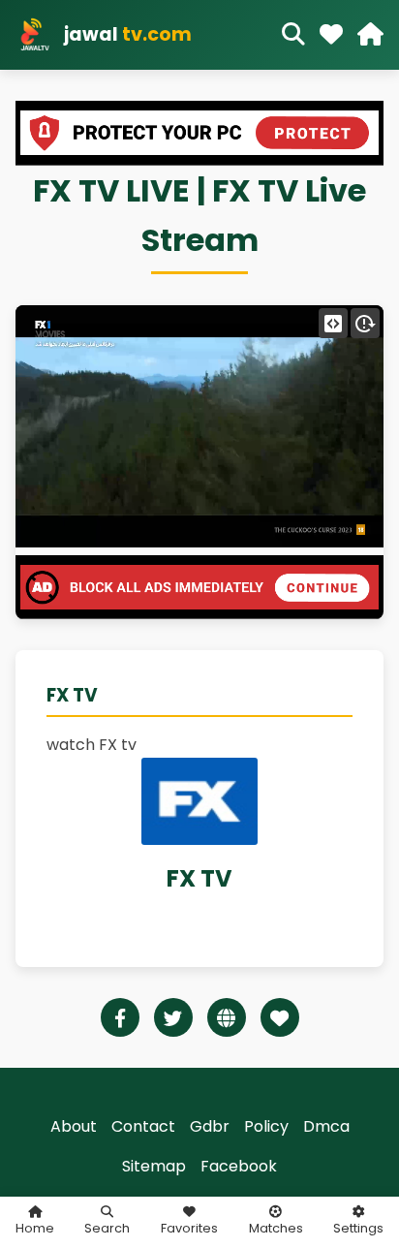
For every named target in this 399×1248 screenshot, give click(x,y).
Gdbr (210, 1126)
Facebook (238, 1166)
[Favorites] (331, 34)
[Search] (293, 34)
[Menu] (370, 34)
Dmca (326, 1126)
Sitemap (154, 1166)
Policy (266, 1126)
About (73, 1126)
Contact (143, 1126)
